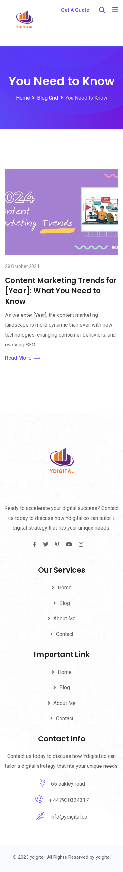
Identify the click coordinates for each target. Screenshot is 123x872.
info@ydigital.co (69, 817)
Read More (18, 358)
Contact (64, 634)
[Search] (102, 10)
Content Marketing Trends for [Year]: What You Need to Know (61, 291)
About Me (64, 619)
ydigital (103, 857)
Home (65, 588)
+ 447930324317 (69, 800)
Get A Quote (75, 10)
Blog (64, 603)
